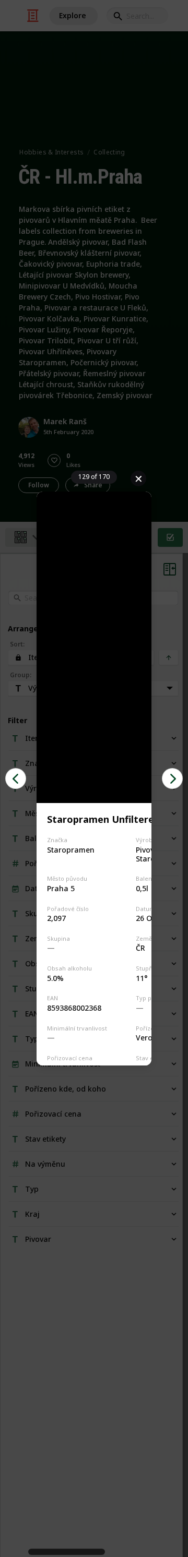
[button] (15, 778)
